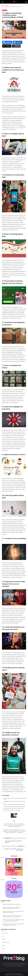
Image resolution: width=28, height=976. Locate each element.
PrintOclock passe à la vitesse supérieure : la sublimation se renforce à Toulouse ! (12, 908)
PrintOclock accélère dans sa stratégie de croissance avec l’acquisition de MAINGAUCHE (14, 920)
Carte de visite (5, 933)
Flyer (3, 936)
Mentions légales (20, 974)
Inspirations (4, 10)
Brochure (4, 945)
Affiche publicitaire (6, 942)
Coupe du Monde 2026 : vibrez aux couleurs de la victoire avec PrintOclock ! (13, 912)
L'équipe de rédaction (9, 974)
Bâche (3, 948)
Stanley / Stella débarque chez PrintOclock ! (12, 904)
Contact (15, 974)
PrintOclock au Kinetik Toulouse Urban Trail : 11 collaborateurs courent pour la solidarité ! (13, 916)
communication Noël (16, 61)
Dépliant (3, 939)
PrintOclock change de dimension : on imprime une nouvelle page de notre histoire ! (13, 924)
